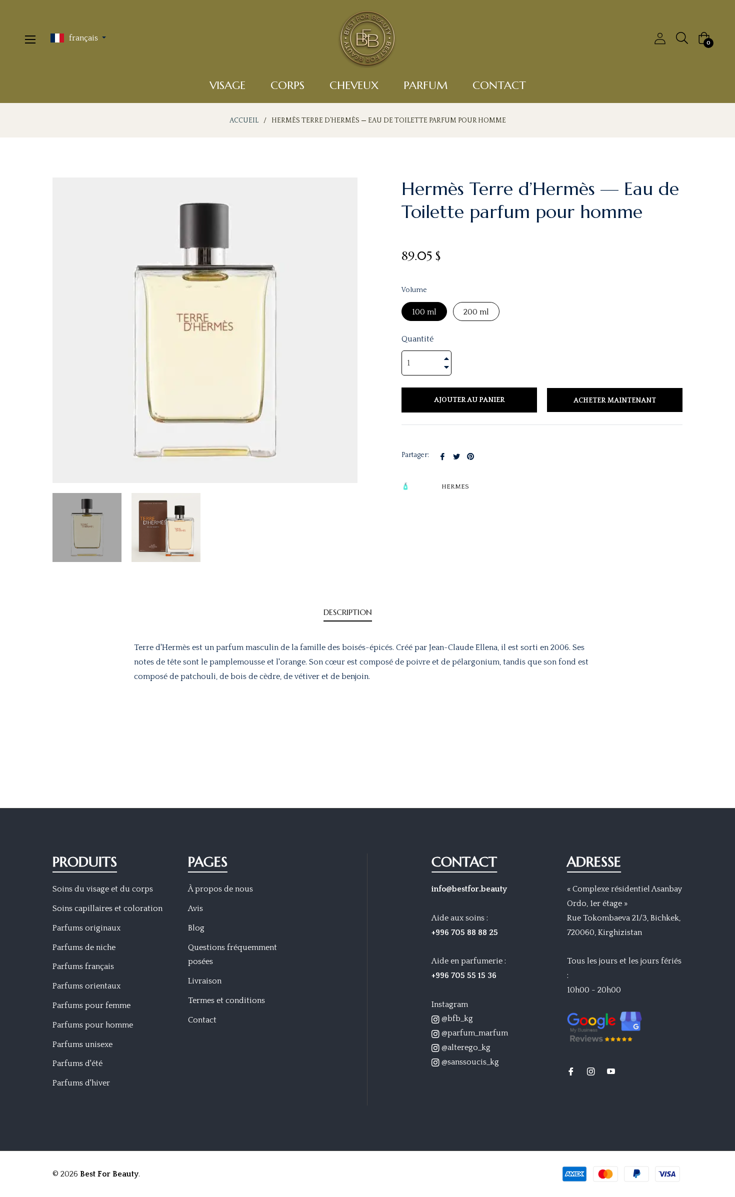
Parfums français (83, 966)
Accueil (244, 120)
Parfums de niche (84, 947)
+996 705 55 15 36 (464, 975)
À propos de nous (220, 889)
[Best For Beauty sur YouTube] (611, 1071)
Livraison (205, 981)
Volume (414, 290)
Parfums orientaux (86, 986)
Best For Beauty (109, 1174)
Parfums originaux (86, 928)
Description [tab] (348, 612)
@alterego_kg (465, 1047)
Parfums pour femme (91, 1005)
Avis (195, 908)
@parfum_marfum (474, 1033)
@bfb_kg (456, 1018)
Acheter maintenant (615, 400)
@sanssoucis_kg (469, 1062)
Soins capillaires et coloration (107, 908)
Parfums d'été (77, 1063)
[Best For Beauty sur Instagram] (591, 1071)
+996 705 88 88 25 (465, 932)
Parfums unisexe (82, 1044)
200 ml (476, 312)
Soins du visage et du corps (102, 889)
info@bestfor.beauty (469, 889)
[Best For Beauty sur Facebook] (571, 1071)
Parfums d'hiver (81, 1083)
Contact (202, 1020)
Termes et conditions (226, 1000)
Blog (196, 928)
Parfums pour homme (92, 1025)
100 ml (424, 312)
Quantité (418, 339)
